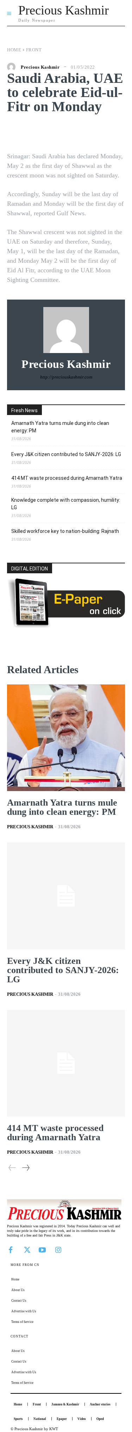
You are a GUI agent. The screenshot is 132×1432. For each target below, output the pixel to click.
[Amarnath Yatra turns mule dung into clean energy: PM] (66, 737)
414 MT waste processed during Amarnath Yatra (66, 478)
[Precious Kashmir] (13, 67)
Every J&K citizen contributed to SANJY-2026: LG (66, 454)
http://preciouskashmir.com (66, 377)
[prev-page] (12, 1168)
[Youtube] (42, 1249)
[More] (112, 131)
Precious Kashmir (40, 67)
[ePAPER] (66, 626)
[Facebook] (10, 1249)
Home (14, 49)
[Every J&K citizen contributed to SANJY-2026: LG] (66, 895)
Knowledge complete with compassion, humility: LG (65, 503)
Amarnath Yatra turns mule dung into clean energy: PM (60, 426)
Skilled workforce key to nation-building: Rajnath (65, 531)
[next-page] (25, 1168)
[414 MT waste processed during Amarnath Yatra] (66, 1063)
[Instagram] (58, 1249)
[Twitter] (26, 1249)
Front (34, 49)
